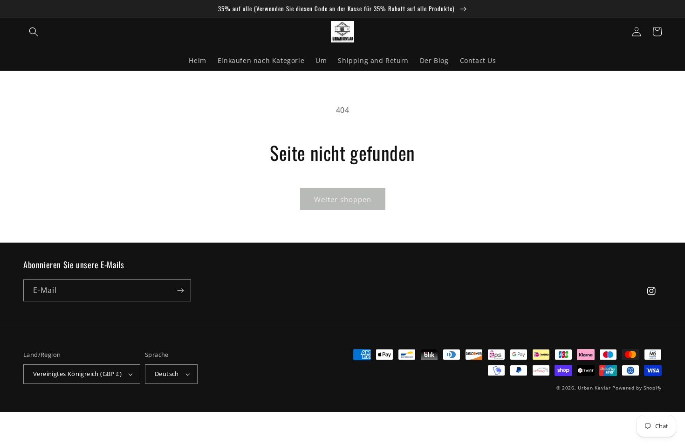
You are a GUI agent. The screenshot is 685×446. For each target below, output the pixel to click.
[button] (33, 31)
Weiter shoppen (342, 199)
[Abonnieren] (180, 290)
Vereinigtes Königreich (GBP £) (77, 373)
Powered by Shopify (637, 387)
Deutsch (167, 373)
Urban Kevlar (594, 387)
